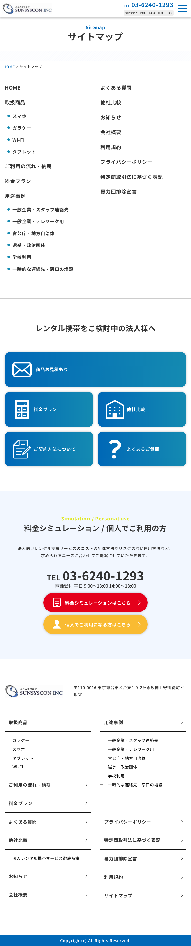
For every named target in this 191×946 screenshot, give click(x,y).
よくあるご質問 (143, 449)
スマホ (19, 116)
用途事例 (15, 196)
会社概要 (110, 133)
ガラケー (21, 127)
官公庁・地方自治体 (33, 233)
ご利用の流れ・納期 (28, 167)
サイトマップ (118, 895)
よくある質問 (116, 88)
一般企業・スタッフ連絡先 (40, 209)
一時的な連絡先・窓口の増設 (43, 269)
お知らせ (110, 118)
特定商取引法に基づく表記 (131, 177)
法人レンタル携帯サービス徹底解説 (46, 858)
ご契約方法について (55, 449)
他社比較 (110, 103)
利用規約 (110, 148)
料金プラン (18, 181)
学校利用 (21, 257)
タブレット (24, 151)
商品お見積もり (52, 369)
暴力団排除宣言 (118, 192)
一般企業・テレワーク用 (38, 221)
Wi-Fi (18, 139)
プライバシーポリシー (126, 162)
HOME (13, 88)
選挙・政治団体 (28, 245)
